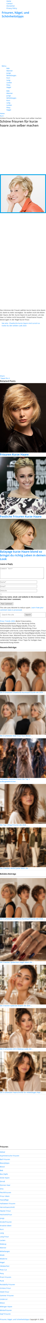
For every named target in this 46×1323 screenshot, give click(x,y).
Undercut (3, 1299)
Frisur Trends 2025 (7, 621)
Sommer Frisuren (7, 1295)
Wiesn (2, 1303)
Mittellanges (11, 75)
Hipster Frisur (5, 1211)
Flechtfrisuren (5, 1192)
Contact (9, 3)
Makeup (3, 1244)
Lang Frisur (4, 1237)
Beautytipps (4, 1163)
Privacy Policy (11, 8)
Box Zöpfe (4, 1174)
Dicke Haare (4, 1178)
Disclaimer (10, 6)
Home (8, 1)
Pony (8, 85)
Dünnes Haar (5, 1185)
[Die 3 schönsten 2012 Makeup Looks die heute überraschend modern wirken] (23, 1028)
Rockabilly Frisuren (7, 1284)
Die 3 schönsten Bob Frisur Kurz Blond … (16, 736)
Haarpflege (4, 1200)
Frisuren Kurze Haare (14, 454)
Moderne (3, 1259)
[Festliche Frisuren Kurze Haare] (23, 486)
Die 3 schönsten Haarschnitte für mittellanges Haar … (21, 1092)
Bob (8, 68)
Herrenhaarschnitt (7, 1207)
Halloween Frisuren (7, 1203)
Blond (2, 1167)
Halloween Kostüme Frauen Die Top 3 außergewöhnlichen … (15, 780)
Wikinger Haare (6, 1306)
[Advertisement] (23, 42)
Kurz (8, 78)
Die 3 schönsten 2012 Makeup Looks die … (16, 1049)
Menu (4, 66)
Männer (9, 71)
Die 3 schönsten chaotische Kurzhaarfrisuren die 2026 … (22, 692)
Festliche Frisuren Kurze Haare (21, 516)
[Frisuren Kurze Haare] (23, 418)
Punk (2, 1281)
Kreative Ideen (5, 1225)
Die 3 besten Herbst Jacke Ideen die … (15, 868)
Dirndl (2, 1181)
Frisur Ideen (5, 1196)
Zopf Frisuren (5, 1314)
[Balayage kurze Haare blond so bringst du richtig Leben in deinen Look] (23, 534)
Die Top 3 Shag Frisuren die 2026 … (14, 825)
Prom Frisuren (5, 1277)
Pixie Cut (3, 1270)
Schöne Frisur (5, 1288)
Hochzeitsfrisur (6, 1214)
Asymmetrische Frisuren (9, 1156)
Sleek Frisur (4, 1292)
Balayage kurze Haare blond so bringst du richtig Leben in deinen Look (23, 555)
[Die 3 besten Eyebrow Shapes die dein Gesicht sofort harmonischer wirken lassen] (23, 984)
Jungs (8, 73)
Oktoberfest (4, 1266)
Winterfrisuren (6, 1310)
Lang (8, 80)
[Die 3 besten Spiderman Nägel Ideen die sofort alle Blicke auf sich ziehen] (23, 941)
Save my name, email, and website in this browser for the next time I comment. (22, 598)
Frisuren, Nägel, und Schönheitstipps (15, 14)
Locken (9, 82)
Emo (1, 1189)
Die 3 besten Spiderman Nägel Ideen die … (17, 962)
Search (28, 615)
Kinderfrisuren (6, 1222)
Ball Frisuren (5, 1159)
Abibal (2, 1152)
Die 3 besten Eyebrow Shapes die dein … (16, 1005)
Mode (2, 1255)
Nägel (8, 87)
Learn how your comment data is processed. (22, 608)
